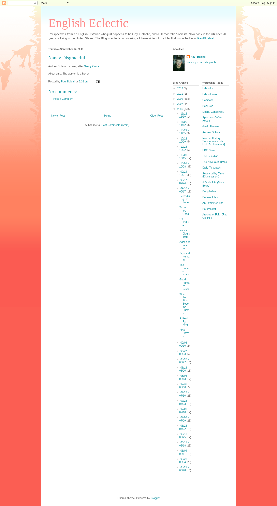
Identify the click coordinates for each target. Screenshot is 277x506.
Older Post (156, 115)
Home (107, 115)
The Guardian (210, 156)
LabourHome (209, 94)
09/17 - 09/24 (184, 181)
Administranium (184, 245)
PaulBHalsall (205, 38)
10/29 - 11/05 (184, 132)
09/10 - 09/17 (184, 190)
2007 (180, 103)
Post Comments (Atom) (115, 124)
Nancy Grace (91, 66)
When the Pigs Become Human (184, 304)
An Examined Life (212, 202)
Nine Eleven (184, 333)
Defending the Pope (184, 199)
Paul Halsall (198, 56)
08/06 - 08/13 (184, 377)
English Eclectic (88, 23)
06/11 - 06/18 (184, 444)
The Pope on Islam (184, 269)
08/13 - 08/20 (184, 369)
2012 (180, 88)
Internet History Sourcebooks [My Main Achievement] (213, 141)
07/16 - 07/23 (184, 402)
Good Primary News (184, 284)
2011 (180, 93)
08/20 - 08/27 (184, 361)
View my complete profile (201, 62)
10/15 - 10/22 (184, 148)
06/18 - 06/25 (184, 435)
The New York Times (214, 161)
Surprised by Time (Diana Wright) (213, 175)
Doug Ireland (209, 191)
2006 (180, 109)
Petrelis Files (210, 197)
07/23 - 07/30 (184, 394)
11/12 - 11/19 (184, 115)
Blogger (155, 498)
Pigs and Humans (184, 256)
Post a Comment (63, 98)
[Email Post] (97, 81)
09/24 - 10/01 (184, 173)
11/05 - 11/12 (184, 123)
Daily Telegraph (211, 167)
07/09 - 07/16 (184, 411)
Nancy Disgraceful (184, 233)
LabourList (208, 88)
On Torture (184, 222)
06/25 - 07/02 (184, 427)
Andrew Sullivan (211, 132)
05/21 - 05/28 (184, 469)
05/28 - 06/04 (184, 460)
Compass (208, 100)
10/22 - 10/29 (184, 140)
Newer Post (58, 115)
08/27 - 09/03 (184, 352)
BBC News (208, 150)
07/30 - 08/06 (184, 386)
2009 (180, 98)
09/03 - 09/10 (184, 344)
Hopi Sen (207, 105)
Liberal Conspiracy (213, 111)
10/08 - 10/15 (184, 157)
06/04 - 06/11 (184, 452)
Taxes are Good (184, 210)
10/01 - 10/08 (184, 165)
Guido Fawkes (210, 126)
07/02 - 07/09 (184, 419)
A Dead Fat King (183, 321)
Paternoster (209, 208)
